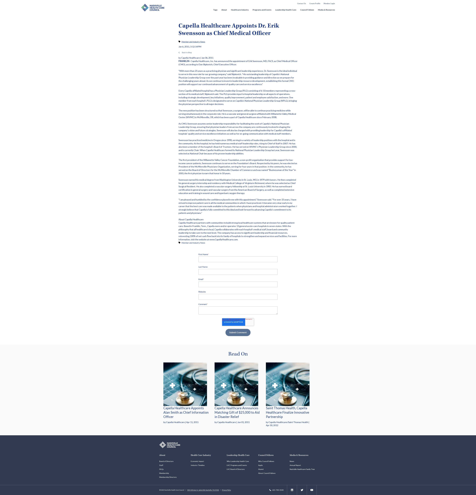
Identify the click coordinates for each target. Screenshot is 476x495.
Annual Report (295, 465)
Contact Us (301, 3)
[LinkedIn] (292, 490)
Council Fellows (307, 10)
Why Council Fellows (266, 461)
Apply (260, 465)
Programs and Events (262, 10)
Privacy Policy (226, 490)
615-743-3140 (277, 490)
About (224, 10)
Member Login (329, 3)
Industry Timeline (198, 465)
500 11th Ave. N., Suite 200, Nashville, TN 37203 (203, 490)
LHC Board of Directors (236, 469)
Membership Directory (168, 477)
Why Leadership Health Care (238, 461)
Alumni (261, 469)
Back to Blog (187, 52)
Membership (164, 473)
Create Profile (314, 3)
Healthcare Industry (240, 10)
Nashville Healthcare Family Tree (302, 469)
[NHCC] (169, 444)
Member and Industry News (193, 42)
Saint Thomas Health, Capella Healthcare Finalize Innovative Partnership (287, 412)
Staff (161, 465)
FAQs (161, 469)
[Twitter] (302, 490)
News (292, 461)
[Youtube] (311, 490)
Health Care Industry (201, 455)
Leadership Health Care (285, 10)
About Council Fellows (267, 473)
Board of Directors (166, 461)
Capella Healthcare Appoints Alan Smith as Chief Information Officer (186, 412)
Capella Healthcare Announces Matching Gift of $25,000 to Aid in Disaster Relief (237, 412)
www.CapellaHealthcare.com (223, 239)
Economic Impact (197, 461)
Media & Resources (326, 10)
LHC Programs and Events (237, 465)
